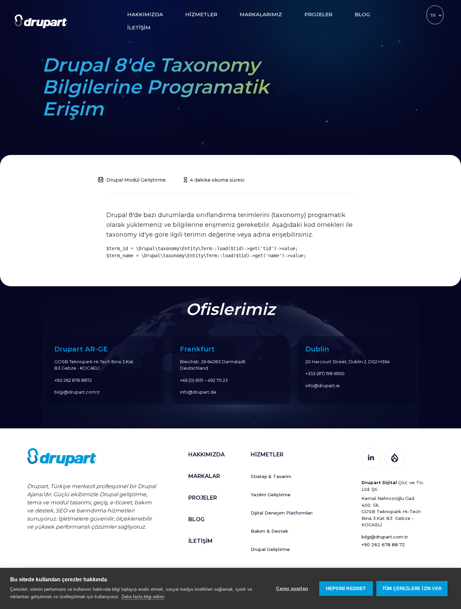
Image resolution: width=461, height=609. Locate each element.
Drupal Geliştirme (270, 549)
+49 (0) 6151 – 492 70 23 (204, 380)
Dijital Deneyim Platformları (282, 512)
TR (433, 15)
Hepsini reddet (346, 588)
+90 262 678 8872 (73, 380)
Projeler (318, 14)
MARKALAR (204, 476)
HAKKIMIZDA (206, 454)
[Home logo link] (40, 21)
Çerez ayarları (292, 588)
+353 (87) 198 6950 (325, 373)
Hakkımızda (145, 14)
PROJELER (202, 498)
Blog (362, 14)
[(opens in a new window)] (371, 457)
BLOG (196, 519)
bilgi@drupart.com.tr (77, 392)
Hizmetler (201, 14)
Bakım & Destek (269, 531)
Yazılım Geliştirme (271, 494)
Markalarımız (261, 14)
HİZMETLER (267, 454)
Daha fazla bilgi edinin (142, 596)
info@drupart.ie (322, 385)
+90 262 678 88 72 (383, 544)
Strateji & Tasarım (271, 476)
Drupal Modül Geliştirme (136, 180)
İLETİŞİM (200, 541)
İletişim (139, 27)
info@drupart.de (198, 392)
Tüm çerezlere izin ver (411, 588)
